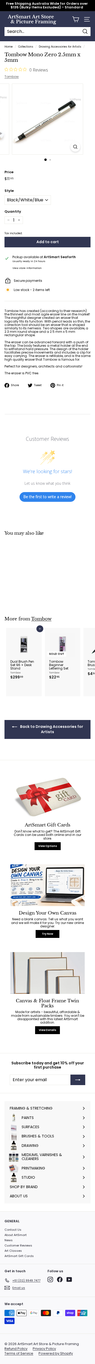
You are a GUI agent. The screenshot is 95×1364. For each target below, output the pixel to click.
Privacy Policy (44, 1348)
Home (8, 47)
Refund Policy (15, 1348)
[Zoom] (75, 147)
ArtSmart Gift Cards (19, 1256)
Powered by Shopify (56, 1353)
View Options (47, 846)
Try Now (47, 934)
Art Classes (13, 1251)
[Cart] (75, 19)
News (8, 1240)
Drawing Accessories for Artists (60, 47)
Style (9, 191)
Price (8, 172)
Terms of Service (18, 1353)
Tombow (11, 76)
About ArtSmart (15, 1235)
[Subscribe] (77, 1080)
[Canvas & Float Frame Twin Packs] (47, 973)
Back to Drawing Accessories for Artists (51, 729)
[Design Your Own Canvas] (47, 885)
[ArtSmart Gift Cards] (47, 797)
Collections (25, 47)
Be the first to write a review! (47, 496)
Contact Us (12, 1230)
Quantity (12, 211)
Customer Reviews (18, 1245)
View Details (47, 1030)
